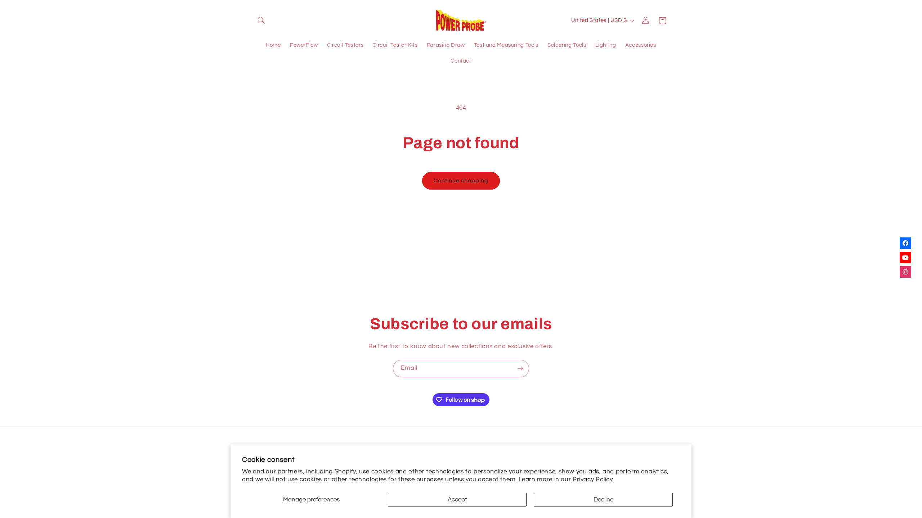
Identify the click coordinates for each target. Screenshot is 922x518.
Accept (457, 499)
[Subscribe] (520, 368)
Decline (603, 499)
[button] (261, 20)
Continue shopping (461, 180)
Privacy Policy (593, 479)
